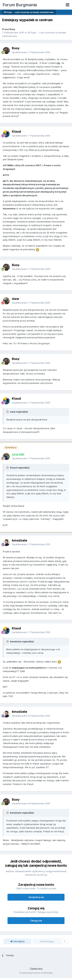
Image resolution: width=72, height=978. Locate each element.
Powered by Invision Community (36, 973)
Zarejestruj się (36, 897)
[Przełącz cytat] (7, 411)
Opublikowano (31, 52)
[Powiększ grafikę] (37, 249)
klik (58, 63)
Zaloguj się (36, 920)
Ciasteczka (36, 968)
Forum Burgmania (20, 4)
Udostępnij (18, 941)
